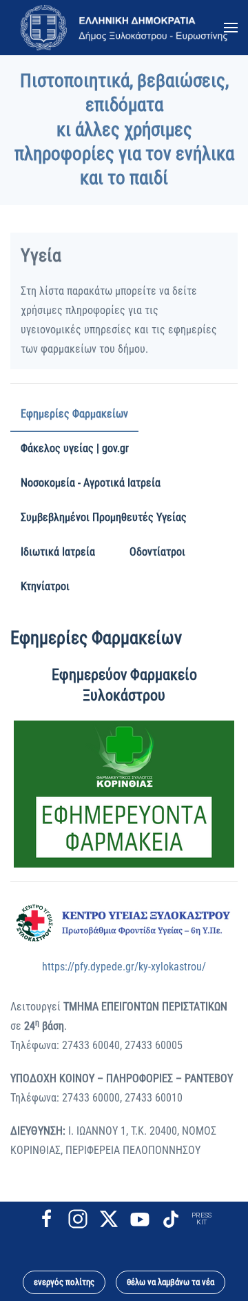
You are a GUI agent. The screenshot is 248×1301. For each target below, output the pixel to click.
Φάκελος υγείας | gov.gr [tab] (75, 448)
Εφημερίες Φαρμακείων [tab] (74, 413)
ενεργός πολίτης (64, 1282)
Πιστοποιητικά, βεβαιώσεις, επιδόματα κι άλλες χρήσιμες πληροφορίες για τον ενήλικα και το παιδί (124, 129)
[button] (231, 27)
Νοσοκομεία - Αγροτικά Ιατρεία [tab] (91, 482)
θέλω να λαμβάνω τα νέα (170, 1282)
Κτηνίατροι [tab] (45, 586)
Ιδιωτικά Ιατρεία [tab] (58, 551)
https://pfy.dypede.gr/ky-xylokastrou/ (124, 966)
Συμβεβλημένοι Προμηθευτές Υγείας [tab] (104, 517)
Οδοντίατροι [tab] (157, 551)
